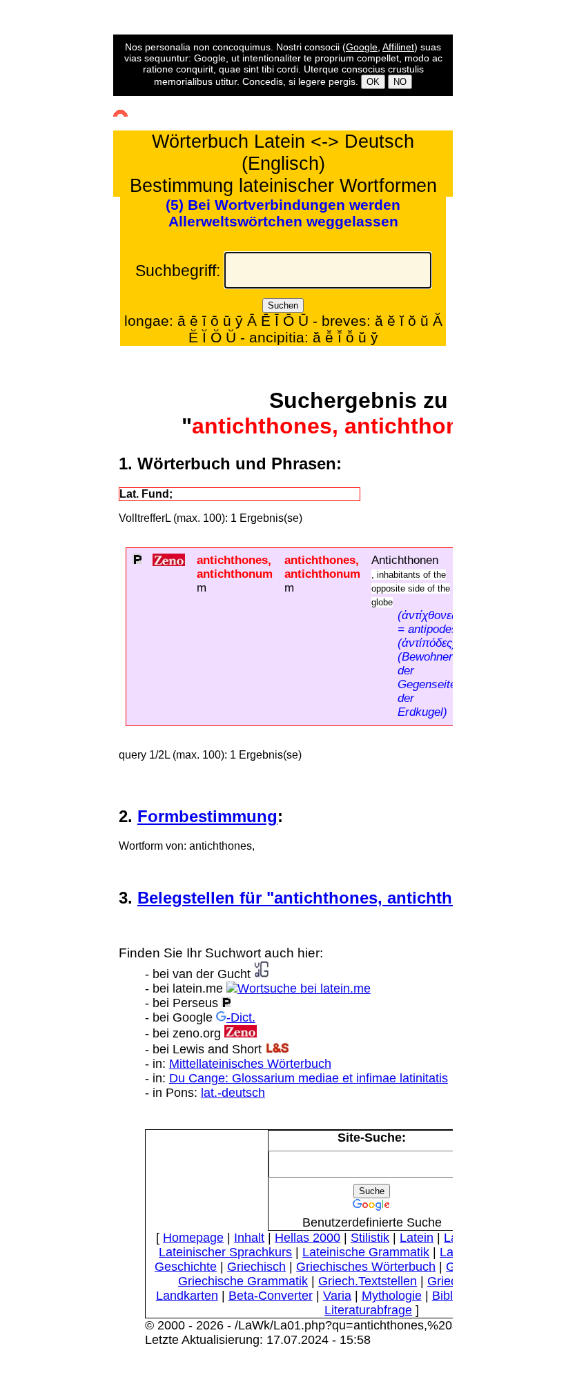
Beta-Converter (270, 1296)
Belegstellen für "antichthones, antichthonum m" (331, 897)
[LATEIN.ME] (298, 988)
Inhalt (249, 1238)
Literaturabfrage (368, 1310)
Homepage (193, 1238)
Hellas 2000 (307, 1238)
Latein (416, 1238)
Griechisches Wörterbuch (366, 1267)
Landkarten (187, 1296)
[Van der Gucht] (261, 974)
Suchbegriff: (177, 271)
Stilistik (370, 1238)
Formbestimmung (207, 816)
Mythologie (392, 1296)
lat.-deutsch (233, 1093)
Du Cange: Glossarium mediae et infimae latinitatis (308, 1078)
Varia (337, 1296)
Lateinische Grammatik (365, 1252)
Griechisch (256, 1267)
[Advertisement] (61, 293)
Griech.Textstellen (367, 1281)
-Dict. (240, 1017)
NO (400, 82)
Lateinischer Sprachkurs (225, 1252)
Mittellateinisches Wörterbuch (250, 1064)
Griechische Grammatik (243, 1281)
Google (362, 46)
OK (373, 82)
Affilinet (398, 46)
